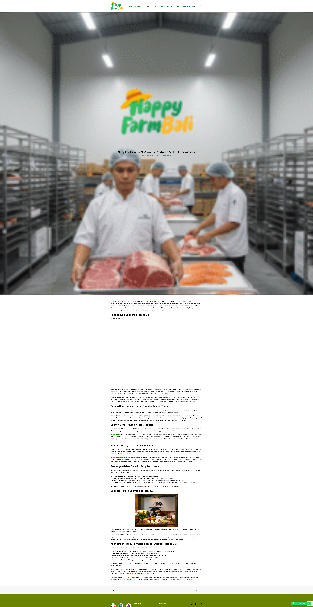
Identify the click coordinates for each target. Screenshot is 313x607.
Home (130, 6)
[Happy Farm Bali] (117, 6)
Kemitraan (169, 6)
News (158, 190)
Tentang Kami (139, 6)
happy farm (167, 190)
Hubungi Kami (159, 6)
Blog (177, 6)
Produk (148, 6)
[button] (201, 6)
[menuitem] (130, 6)
